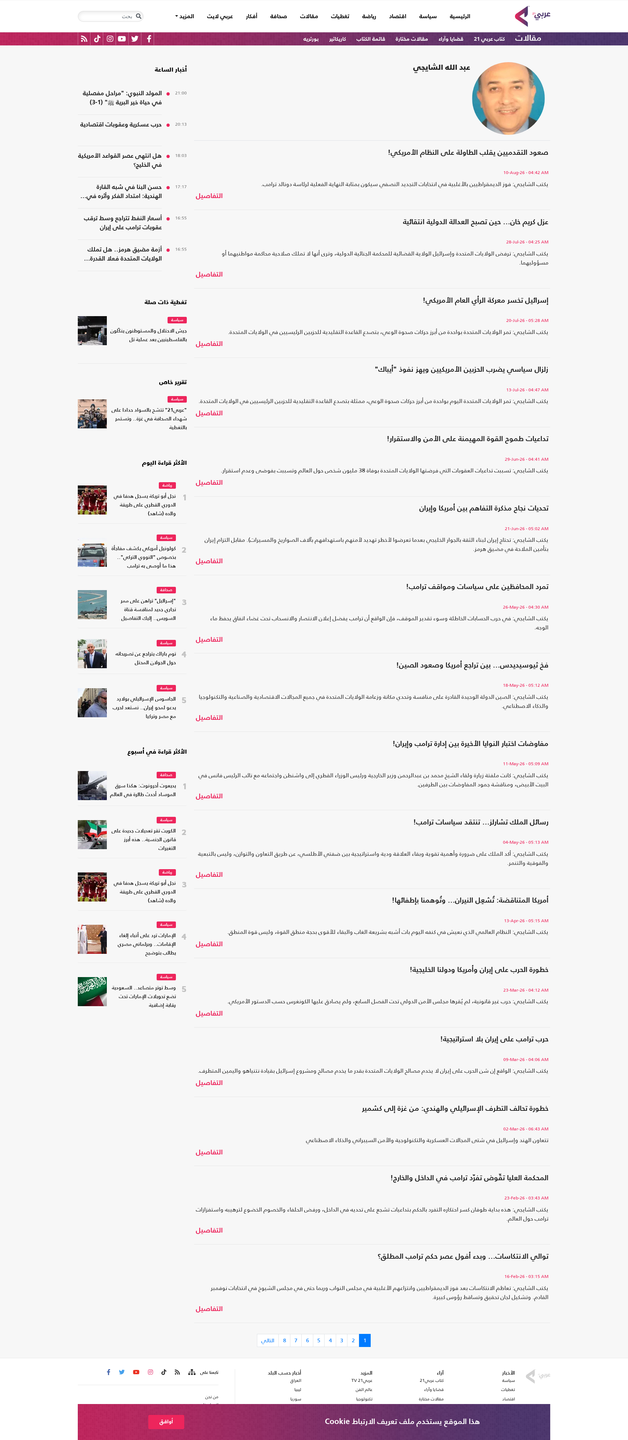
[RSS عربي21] (84, 39)
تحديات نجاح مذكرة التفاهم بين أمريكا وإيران (483, 508)
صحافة (278, 17)
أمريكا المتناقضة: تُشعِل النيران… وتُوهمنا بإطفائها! (470, 900)
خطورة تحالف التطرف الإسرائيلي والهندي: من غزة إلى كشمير (455, 1109)
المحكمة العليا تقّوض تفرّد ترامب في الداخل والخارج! (469, 1178)
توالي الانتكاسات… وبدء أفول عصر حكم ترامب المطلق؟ (463, 1256)
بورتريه (311, 39)
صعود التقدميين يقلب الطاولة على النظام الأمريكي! (468, 153)
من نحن (211, 1396)
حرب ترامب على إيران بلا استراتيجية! (494, 1039)
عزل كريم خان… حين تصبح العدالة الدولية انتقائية (475, 222)
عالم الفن (364, 1389)
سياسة (428, 17)
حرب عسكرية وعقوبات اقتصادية (121, 125)
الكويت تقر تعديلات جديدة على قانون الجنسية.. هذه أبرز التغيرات (144, 840)
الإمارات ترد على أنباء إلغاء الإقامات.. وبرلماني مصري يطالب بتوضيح (147, 944)
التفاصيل (209, 196)
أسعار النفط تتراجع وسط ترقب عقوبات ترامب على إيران (123, 223)
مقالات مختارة (412, 39)
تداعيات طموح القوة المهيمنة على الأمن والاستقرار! (467, 439)
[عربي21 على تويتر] (134, 39)
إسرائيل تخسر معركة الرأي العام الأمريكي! (485, 300)
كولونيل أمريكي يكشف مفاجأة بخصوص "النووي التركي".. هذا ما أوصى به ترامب (144, 557)
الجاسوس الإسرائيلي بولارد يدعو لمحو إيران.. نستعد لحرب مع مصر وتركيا (144, 708)
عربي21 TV (362, 1380)
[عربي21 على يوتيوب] (122, 39)
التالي (267, 1340)
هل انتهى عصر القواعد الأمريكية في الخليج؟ (120, 160)
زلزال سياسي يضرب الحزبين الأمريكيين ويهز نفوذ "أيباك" (461, 370)
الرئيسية (456, 16)
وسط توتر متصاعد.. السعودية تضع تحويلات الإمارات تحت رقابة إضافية (144, 997)
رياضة (369, 17)
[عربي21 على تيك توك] (97, 39)
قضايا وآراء (451, 39)
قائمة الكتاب (371, 39)
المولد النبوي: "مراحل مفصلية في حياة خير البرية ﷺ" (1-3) (122, 98)
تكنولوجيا (364, 1399)
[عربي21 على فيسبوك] (149, 39)
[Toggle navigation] (138, 16)
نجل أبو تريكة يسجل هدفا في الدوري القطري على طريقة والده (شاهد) (145, 505)
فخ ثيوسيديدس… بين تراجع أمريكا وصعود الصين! (472, 665)
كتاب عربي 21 (489, 39)
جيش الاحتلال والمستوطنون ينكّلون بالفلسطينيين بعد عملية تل (148, 335)
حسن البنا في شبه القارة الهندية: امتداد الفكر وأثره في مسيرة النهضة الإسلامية (124, 192)
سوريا (295, 1399)
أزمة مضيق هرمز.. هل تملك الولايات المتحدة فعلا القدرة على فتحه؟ (125, 255)
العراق (295, 1380)
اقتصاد (397, 17)
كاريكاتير (337, 39)
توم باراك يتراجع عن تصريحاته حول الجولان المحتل (146, 658)
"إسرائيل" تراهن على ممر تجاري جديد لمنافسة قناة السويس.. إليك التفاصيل (148, 610)
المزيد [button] (186, 17)
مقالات (309, 17)
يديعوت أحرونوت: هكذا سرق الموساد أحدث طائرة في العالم (143, 790)
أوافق (166, 1421)
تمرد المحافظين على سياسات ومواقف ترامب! (477, 587)
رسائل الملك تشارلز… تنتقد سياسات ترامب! (480, 822)
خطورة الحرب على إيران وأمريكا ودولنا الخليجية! (479, 970)
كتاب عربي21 (432, 1380)
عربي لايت (220, 17)
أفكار (251, 17)
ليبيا (297, 1389)
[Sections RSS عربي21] (191, 1372)
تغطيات (340, 17)
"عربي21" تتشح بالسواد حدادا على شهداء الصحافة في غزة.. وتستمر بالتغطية (149, 419)
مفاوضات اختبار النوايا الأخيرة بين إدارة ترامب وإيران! (470, 744)
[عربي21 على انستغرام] (110, 39)
